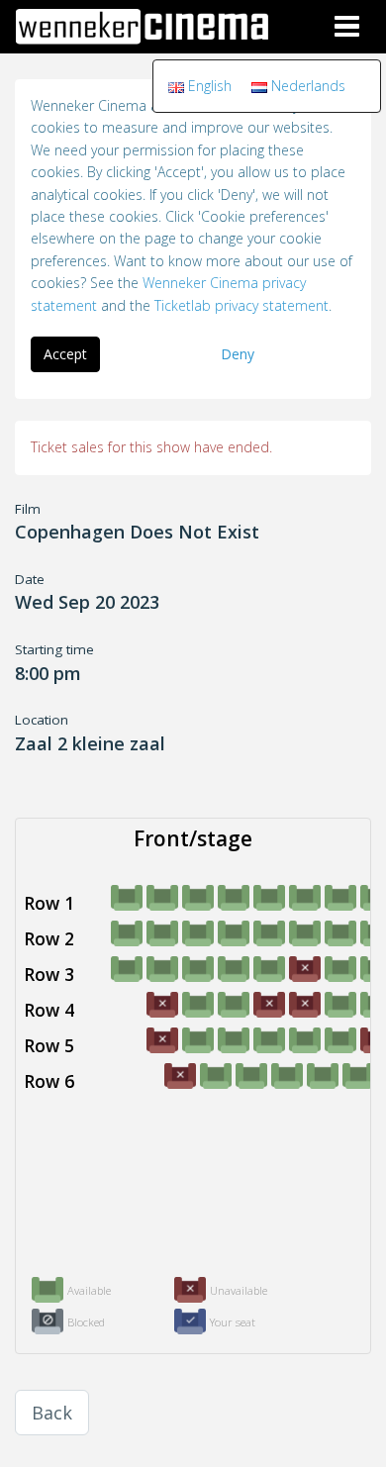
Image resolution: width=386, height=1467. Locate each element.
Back (52, 1412)
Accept (65, 353)
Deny (237, 353)
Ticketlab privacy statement (241, 305)
